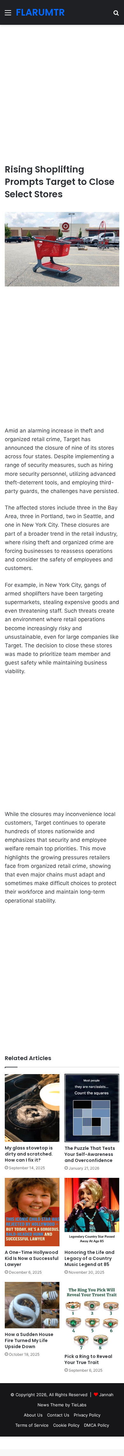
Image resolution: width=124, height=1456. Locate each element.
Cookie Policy (66, 1425)
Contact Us (58, 1414)
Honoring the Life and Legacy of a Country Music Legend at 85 (89, 1258)
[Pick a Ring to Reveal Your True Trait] (92, 1316)
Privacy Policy (87, 1414)
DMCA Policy (96, 1425)
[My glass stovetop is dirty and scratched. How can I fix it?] (32, 1108)
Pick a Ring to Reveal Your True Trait (88, 1359)
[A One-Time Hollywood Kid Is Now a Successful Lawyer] (32, 1212)
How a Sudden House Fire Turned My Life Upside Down (29, 1340)
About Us (33, 1414)
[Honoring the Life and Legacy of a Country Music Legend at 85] (92, 1212)
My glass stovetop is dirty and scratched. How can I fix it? (29, 1154)
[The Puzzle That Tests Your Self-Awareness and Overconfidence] (92, 1108)
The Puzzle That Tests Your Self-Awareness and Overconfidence (90, 1154)
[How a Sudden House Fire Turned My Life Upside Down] (32, 1305)
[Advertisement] (62, 92)
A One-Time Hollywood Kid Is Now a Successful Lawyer (32, 1258)
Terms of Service (32, 1425)
